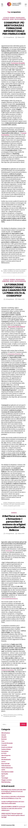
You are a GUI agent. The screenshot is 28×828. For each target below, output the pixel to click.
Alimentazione (5, 733)
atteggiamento (11, 269)
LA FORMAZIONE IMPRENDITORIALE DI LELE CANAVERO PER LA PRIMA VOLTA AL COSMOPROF (14, 290)
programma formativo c (15, 354)
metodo (9, 272)
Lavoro (12, 19)
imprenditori (22, 271)
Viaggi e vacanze (6, 780)
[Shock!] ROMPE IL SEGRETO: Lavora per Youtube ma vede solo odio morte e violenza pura (13, 808)
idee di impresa (5, 755)
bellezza (5, 714)
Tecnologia (4, 778)
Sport (3, 776)
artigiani (5, 269)
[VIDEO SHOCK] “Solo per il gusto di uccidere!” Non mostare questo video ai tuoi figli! (13, 815)
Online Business (6, 765)
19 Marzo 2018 (20, 37)
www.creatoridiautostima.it (9, 598)
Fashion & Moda (20, 17)
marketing (19, 714)
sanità (3, 769)
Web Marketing (5, 782)
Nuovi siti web (5, 763)
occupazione (14, 272)
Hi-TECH (3, 753)
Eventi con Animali (6, 747)
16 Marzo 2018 (20, 299)
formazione (10, 271)
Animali (3, 735)
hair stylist (16, 271)
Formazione (5, 19)
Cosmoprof (23, 269)
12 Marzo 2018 (20, 533)
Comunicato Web (10, 825)
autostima (17, 269)
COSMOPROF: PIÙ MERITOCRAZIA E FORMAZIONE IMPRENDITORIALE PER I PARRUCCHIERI (13, 28)
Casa (2, 741)
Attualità (6, 17)
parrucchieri (21, 272)
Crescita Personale (7, 743)
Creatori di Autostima (7, 670)
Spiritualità (4, 774)
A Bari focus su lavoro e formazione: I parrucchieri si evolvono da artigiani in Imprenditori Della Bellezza (14, 523)
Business (12, 17)
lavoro (4, 272)
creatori (5, 271)
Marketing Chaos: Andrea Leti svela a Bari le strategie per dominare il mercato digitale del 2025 (13, 791)
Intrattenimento (6, 759)
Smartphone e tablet (7, 771)
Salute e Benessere (20, 19)
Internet (3, 757)
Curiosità (4, 745)
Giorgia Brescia (10, 37)
